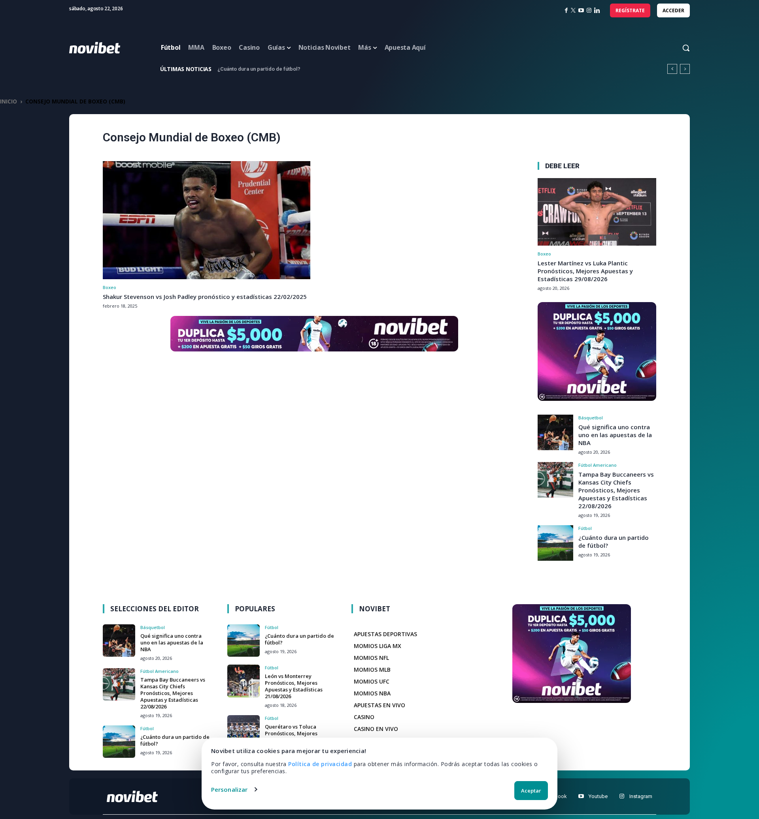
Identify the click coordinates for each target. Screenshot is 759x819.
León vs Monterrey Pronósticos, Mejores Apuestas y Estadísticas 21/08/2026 (314, 69)
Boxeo (109, 287)
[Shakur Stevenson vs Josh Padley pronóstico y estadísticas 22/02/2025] (206, 220)
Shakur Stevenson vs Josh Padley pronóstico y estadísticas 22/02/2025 (205, 297)
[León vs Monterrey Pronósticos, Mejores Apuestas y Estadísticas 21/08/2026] (243, 681)
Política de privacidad (320, 764)
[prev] (672, 69)
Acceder (673, 10)
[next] (685, 69)
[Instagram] (589, 10)
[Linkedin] (597, 10)
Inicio (8, 101)
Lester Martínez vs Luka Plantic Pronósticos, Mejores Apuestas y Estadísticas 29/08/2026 (585, 271)
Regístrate (630, 10)
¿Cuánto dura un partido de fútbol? (175, 740)
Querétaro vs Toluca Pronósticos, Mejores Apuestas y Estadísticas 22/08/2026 (294, 736)
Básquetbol (590, 418)
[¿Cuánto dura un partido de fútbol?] (555, 543)
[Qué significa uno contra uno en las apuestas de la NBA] (555, 432)
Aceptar (531, 790)
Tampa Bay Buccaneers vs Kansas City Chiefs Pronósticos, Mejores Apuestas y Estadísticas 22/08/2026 (616, 490)
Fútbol (585, 528)
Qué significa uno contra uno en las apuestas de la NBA (615, 435)
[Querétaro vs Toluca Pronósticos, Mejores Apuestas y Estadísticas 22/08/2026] (243, 731)
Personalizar (229, 789)
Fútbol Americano (597, 465)
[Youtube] (581, 796)
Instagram (640, 796)
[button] (678, 47)
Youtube (598, 796)
